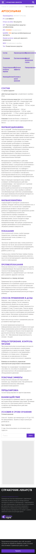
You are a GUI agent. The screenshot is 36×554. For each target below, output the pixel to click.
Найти (31, 435)
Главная (3, 6)
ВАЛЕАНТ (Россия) (20, 16)
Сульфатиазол (16, 30)
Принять (18, 551)
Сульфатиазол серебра (16, 6)
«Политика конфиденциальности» (9, 496)
